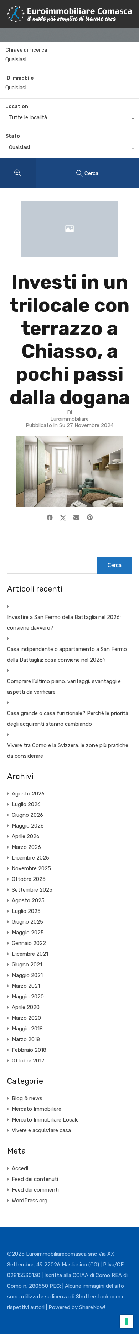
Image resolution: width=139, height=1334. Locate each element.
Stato (12, 136)
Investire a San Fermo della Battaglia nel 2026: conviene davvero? (64, 622)
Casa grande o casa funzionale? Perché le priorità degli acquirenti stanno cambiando (67, 718)
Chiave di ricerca (26, 50)
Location (16, 107)
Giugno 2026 (27, 815)
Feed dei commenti (35, 1190)
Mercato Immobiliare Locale (45, 1120)
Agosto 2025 (28, 900)
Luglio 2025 (26, 911)
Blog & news (27, 1098)
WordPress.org (29, 1200)
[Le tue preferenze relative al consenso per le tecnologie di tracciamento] (126, 1321)
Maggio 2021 (27, 975)
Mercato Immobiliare (36, 1109)
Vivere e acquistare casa (41, 1130)
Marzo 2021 (26, 986)
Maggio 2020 (28, 996)
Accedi (20, 1168)
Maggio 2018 (27, 1028)
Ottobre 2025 (29, 879)
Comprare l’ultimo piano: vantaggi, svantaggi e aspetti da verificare (64, 686)
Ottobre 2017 (28, 1060)
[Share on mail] (76, 517)
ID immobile (19, 78)
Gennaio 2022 (29, 943)
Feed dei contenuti (35, 1179)
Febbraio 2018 (29, 1050)
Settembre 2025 (32, 890)
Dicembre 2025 (30, 858)
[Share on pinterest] (90, 517)
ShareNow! (92, 1307)
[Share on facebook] (50, 517)
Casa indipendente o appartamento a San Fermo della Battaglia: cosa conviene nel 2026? (67, 654)
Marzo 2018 (26, 1039)
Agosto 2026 (28, 794)
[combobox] (69, 119)
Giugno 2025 (27, 922)
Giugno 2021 (27, 964)
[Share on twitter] (63, 517)
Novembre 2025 (31, 868)
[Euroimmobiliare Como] (69, 19)
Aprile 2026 (26, 836)
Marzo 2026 (26, 847)
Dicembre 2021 (30, 954)
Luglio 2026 (26, 804)
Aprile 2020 (26, 1007)
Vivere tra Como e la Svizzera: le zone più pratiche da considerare (67, 750)
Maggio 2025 (28, 932)
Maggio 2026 (28, 826)
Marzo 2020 (26, 1018)
